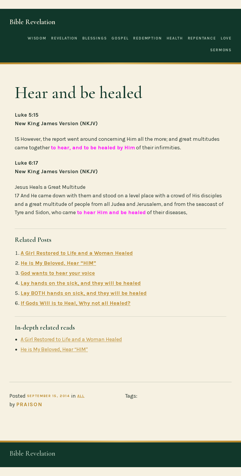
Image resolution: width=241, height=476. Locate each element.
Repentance (202, 38)
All (81, 396)
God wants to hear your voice (58, 273)
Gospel (119, 38)
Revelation (64, 38)
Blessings (94, 38)
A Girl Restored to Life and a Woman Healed (77, 253)
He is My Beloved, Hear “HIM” (58, 263)
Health (175, 38)
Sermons (221, 50)
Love (226, 38)
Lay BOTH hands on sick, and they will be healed (84, 293)
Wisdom (37, 38)
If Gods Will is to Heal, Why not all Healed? (75, 303)
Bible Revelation (32, 22)
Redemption (147, 38)
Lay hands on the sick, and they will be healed (81, 283)
